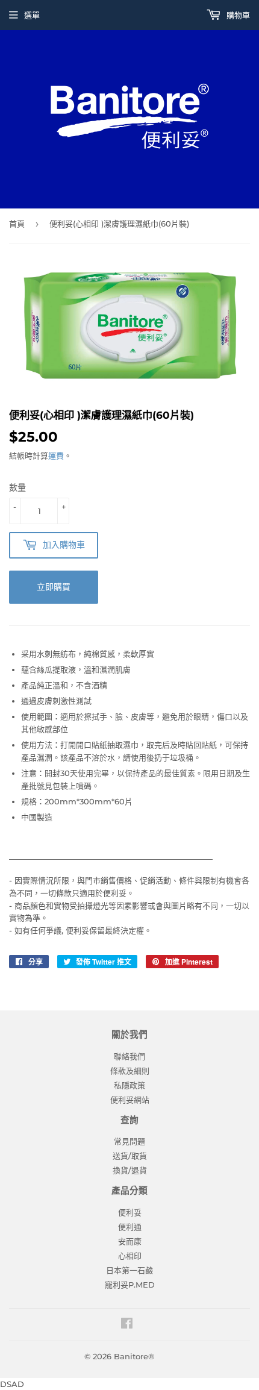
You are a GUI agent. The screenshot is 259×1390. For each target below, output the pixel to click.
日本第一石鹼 (129, 1270)
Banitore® (134, 1356)
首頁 (17, 223)
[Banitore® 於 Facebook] (126, 1325)
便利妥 (130, 1212)
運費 (56, 455)
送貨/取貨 (130, 1155)
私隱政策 (129, 1085)
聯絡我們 (129, 1056)
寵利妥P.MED (130, 1284)
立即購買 (53, 586)
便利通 (130, 1227)
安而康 (130, 1241)
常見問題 (129, 1141)
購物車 (237, 15)
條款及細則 (129, 1070)
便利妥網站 (129, 1099)
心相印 (130, 1255)
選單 (32, 15)
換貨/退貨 (130, 1170)
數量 (17, 487)
